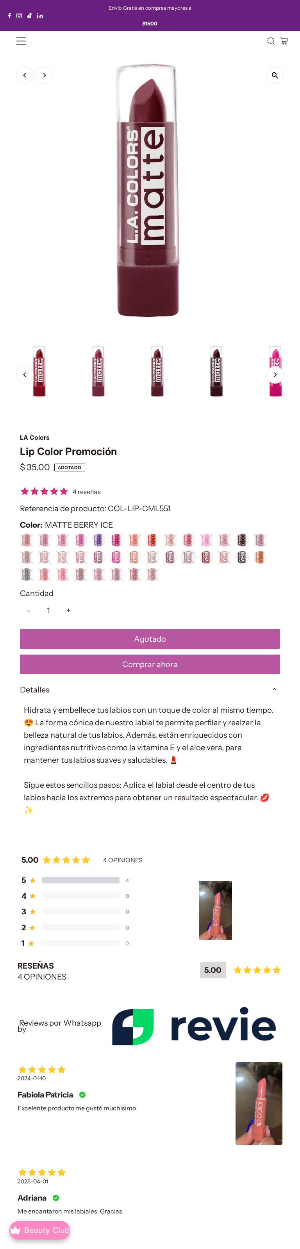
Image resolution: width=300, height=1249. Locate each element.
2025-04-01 (33, 1181)
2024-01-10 (32, 1078)
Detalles (34, 689)
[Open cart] (284, 41)
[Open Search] (271, 41)
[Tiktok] (29, 15)
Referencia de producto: (63, 508)
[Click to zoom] (275, 75)
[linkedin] (40, 15)
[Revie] (193, 1026)
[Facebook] (9, 15)
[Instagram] (19, 15)
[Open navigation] (44, 41)
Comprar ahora (150, 664)
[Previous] (25, 75)
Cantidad (37, 593)
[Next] (44, 75)
